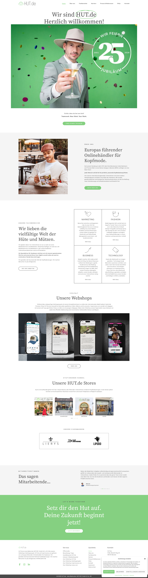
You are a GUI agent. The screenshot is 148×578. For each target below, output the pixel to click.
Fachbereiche (83, 3)
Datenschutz (126, 575)
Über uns (72, 3)
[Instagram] (24, 564)
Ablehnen (120, 571)
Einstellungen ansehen (135, 571)
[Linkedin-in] (29, 564)
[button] (145, 559)
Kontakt (127, 3)
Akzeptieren (109, 571)
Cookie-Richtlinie (118, 575)
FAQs (118, 3)
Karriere (93, 3)
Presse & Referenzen (106, 3)
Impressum (131, 575)
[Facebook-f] (19, 564)
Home (64, 3)
